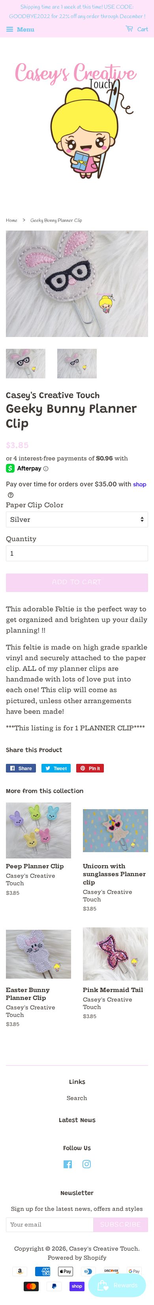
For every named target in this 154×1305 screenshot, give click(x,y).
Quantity (21, 539)
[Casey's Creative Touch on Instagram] (86, 1166)
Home (11, 221)
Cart (142, 30)
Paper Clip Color (34, 505)
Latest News (77, 1120)
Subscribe (120, 1225)
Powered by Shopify (77, 1258)
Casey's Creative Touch (103, 1248)
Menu (24, 29)
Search (77, 1098)
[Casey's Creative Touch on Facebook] (67, 1166)
